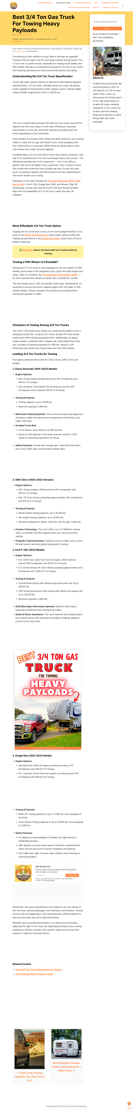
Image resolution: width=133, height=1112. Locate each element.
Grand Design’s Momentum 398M (60, 274)
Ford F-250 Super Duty (36, 235)
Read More (27, 250)
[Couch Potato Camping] (13, 5)
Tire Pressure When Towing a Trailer (34, 974)
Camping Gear (17, 41)
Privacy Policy (20, 51)
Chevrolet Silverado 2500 (60, 181)
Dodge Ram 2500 (51, 238)
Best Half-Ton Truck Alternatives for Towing (38, 969)
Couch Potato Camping (23, 35)
